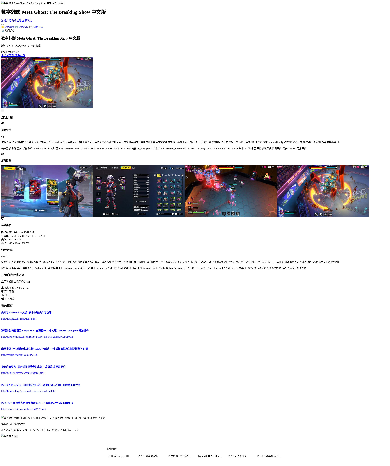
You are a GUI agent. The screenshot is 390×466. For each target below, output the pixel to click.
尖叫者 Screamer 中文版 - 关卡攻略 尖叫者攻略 (122, 456)
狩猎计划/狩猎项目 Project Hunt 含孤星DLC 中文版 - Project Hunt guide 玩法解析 (151, 456)
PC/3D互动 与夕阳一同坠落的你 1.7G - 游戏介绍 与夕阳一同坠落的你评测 (241, 456)
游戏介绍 (6, 20)
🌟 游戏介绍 (8, 27)
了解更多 (20, 55)
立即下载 (27, 20)
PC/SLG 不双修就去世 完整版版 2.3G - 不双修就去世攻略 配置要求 (270, 456)
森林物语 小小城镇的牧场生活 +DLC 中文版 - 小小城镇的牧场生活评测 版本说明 (181, 456)
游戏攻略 (16, 20)
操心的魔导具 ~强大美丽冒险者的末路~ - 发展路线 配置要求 (211, 456)
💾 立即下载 (36, 27)
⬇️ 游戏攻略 (22, 27)
